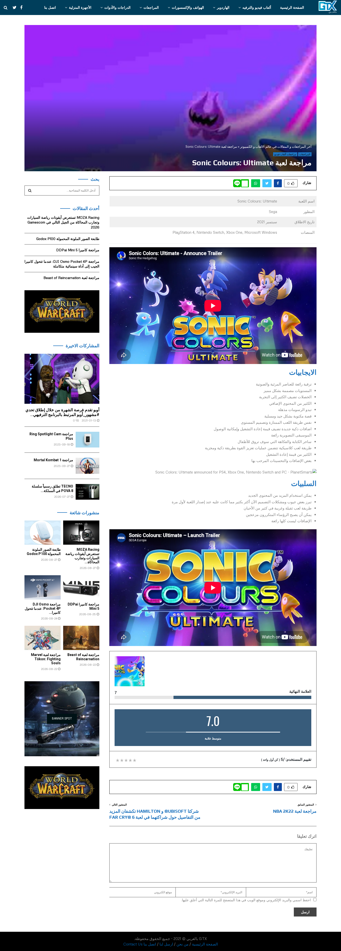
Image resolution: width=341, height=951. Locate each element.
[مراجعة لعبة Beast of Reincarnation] (81, 638)
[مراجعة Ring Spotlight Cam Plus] (87, 440)
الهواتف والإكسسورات (188, 7)
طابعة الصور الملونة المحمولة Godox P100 (67, 238)
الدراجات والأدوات (117, 7)
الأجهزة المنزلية (80, 7)
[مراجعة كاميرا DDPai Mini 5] (81, 587)
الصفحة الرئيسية (292, 7)
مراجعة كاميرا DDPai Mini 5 (77, 250)
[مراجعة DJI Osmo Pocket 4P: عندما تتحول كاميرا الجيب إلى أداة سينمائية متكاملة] (42, 587)
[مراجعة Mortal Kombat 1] (87, 466)
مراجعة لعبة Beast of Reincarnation (71, 278)
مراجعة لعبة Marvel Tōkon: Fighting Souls (46, 659)
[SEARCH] (29, 191)
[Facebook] (20, 7)
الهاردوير (223, 7)
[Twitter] (11, 7)
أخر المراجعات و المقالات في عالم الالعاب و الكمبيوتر (276, 146)
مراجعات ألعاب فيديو (285, 154)
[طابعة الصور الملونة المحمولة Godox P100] (42, 532)
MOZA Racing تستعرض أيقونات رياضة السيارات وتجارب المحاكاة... (82, 556)
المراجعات (151, 7)
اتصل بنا (50, 7)
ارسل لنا (166, 944)
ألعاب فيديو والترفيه (256, 7)
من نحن (182, 944)
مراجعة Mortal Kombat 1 (53, 460)
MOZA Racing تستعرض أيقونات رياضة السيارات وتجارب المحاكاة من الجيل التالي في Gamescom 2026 (63, 222)
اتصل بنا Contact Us (139, 944)
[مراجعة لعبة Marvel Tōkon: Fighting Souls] (42, 638)
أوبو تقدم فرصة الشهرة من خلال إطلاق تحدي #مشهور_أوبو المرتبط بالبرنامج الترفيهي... (62, 412)
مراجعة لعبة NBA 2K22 (295, 811)
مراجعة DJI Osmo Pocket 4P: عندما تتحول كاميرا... (43, 608)
